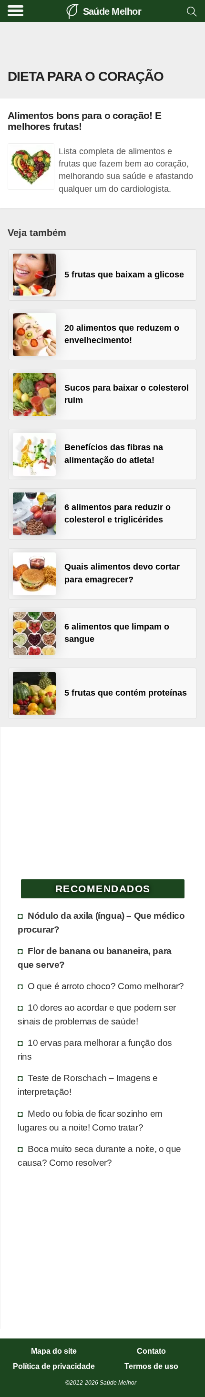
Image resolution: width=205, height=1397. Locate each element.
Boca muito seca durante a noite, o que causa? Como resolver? (99, 1155)
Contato (151, 1351)
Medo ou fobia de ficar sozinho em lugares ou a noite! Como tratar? (90, 1120)
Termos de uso (151, 1366)
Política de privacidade (54, 1366)
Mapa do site (54, 1351)
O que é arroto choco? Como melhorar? (106, 986)
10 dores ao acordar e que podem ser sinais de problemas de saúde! (97, 1014)
